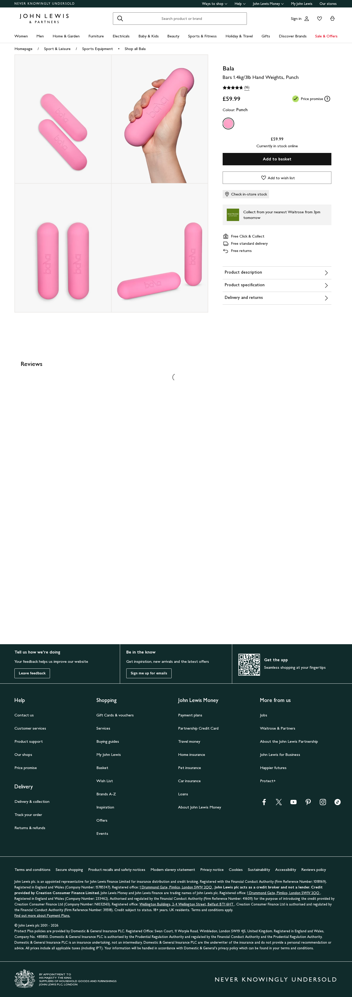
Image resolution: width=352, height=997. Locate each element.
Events (102, 833)
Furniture (96, 36)
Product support (28, 741)
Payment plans (190, 715)
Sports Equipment (97, 48)
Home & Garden (66, 36)
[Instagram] (323, 803)
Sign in (296, 18)
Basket (102, 767)
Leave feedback (32, 673)
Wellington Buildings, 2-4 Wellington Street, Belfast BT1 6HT (186, 904)
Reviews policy (313, 869)
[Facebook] (264, 803)
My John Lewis (301, 4)
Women (21, 36)
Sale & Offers (326, 36)
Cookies (236, 869)
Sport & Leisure (57, 48)
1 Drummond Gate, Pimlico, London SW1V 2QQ (176, 887)
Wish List (104, 780)
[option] (228, 123)
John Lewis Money (266, 4)
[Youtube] (293, 803)
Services (103, 728)
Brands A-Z (106, 793)
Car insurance (189, 780)
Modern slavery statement (172, 869)
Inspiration (105, 807)
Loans (183, 793)
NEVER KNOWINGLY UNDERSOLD (44, 3)
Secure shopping (69, 869)
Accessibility (285, 869)
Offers (101, 820)
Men (40, 36)
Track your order (28, 814)
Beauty (173, 36)
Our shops (23, 754)
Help (238, 4)
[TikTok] (337, 803)
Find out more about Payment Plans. (42, 915)
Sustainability (259, 869)
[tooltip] (327, 99)
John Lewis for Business (280, 754)
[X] (279, 803)
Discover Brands (293, 36)
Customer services (30, 728)
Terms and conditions (32, 869)
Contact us (24, 715)
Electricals (121, 36)
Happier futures (273, 767)
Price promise (25, 767)
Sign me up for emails (149, 673)
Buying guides (107, 741)
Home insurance (191, 754)
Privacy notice (212, 869)
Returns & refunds (29, 827)
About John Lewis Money (199, 807)
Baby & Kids (148, 36)
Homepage (23, 48)
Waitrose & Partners (277, 728)
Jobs (263, 715)
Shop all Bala (135, 48)
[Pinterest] (308, 803)
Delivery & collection (31, 801)
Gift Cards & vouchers (115, 715)
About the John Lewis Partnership (289, 741)
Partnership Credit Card (198, 728)
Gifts (266, 36)
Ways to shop (212, 4)
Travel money (189, 741)
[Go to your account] (306, 18)
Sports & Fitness (202, 36)
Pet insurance (189, 767)
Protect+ (268, 780)
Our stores (328, 4)
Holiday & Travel (239, 36)
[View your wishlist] (318, 18)
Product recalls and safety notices (116, 869)
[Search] (120, 18)
